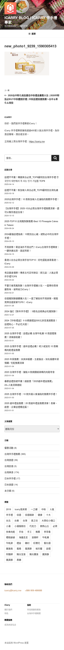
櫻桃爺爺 (10, 537)
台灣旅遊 (8, 459)
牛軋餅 (9, 542)
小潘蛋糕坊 (20, 526)
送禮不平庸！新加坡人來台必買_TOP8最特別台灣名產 (31, 190)
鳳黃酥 (9, 559)
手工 (29, 531)
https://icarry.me (37, 141)
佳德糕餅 (29, 514)
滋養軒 (35, 537)
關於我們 (8, 609)
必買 (55, 526)
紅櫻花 (36, 542)
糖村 (27, 542)
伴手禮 (9, 514)
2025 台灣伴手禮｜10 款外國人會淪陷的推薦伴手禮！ (30, 394)
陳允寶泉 (33, 554)
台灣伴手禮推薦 (12, 453)
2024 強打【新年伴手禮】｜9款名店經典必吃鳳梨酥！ (31, 311)
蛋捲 (19, 548)
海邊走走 (23, 537)
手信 (21, 531)
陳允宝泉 (21, 554)
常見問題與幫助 (34, 609)
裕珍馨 (39, 548)
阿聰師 (9, 554)
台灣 (25, 520)
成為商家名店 (10, 624)
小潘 (8, 526)
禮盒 (19, 542)
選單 (34, 33)
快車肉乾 (10, 531)
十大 (48, 514)
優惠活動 (8, 447)
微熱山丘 (44, 526)
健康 (40, 514)
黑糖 (19, 559)
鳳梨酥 (45, 554)
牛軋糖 (45, 537)
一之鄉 (34, 509)
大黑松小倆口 (48, 520)
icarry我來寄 (21, 509)
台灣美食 (8, 472)
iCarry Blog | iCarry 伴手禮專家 (30, 20)
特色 (6, 613)
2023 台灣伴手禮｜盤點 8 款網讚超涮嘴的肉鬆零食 (29, 371)
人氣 (52, 509)
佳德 (19, 514)
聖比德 (47, 542)
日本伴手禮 (10, 478)
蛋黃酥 (28, 548)
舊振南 (9, 548)
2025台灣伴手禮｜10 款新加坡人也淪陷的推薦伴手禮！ (31, 199)
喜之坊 (34, 520)
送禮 (48, 548)
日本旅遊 (8, 484)
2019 (8, 509)
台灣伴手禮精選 (34, 613)
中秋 (43, 509)
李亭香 (47, 531)
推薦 (38, 531)
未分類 (7, 490)
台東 (16, 520)
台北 (8, 520)
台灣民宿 (8, 466)
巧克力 (32, 526)
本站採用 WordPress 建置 (16, 642)
